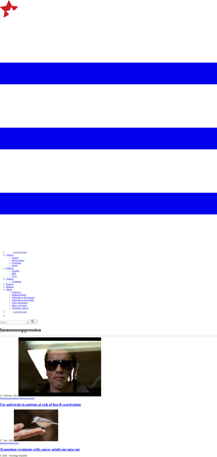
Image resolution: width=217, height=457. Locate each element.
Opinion (10, 279)
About (9, 289)
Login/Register (20, 252)
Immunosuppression (9, 398)
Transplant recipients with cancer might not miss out (40, 449)
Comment (16, 281)
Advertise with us (20, 308)
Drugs (15, 265)
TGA (14, 276)
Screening (16, 263)
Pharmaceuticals (26, 398)
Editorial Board (19, 295)
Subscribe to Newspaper (23, 297)
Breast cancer (18, 260)
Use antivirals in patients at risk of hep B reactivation (40, 404)
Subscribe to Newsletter (23, 300)
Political (9, 268)
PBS (14, 273)
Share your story (19, 305)
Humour (10, 287)
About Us (16, 292)
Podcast (9, 284)
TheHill (15, 271)
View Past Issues (19, 303)
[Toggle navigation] (3, 28)
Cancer (15, 257)
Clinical (9, 255)
